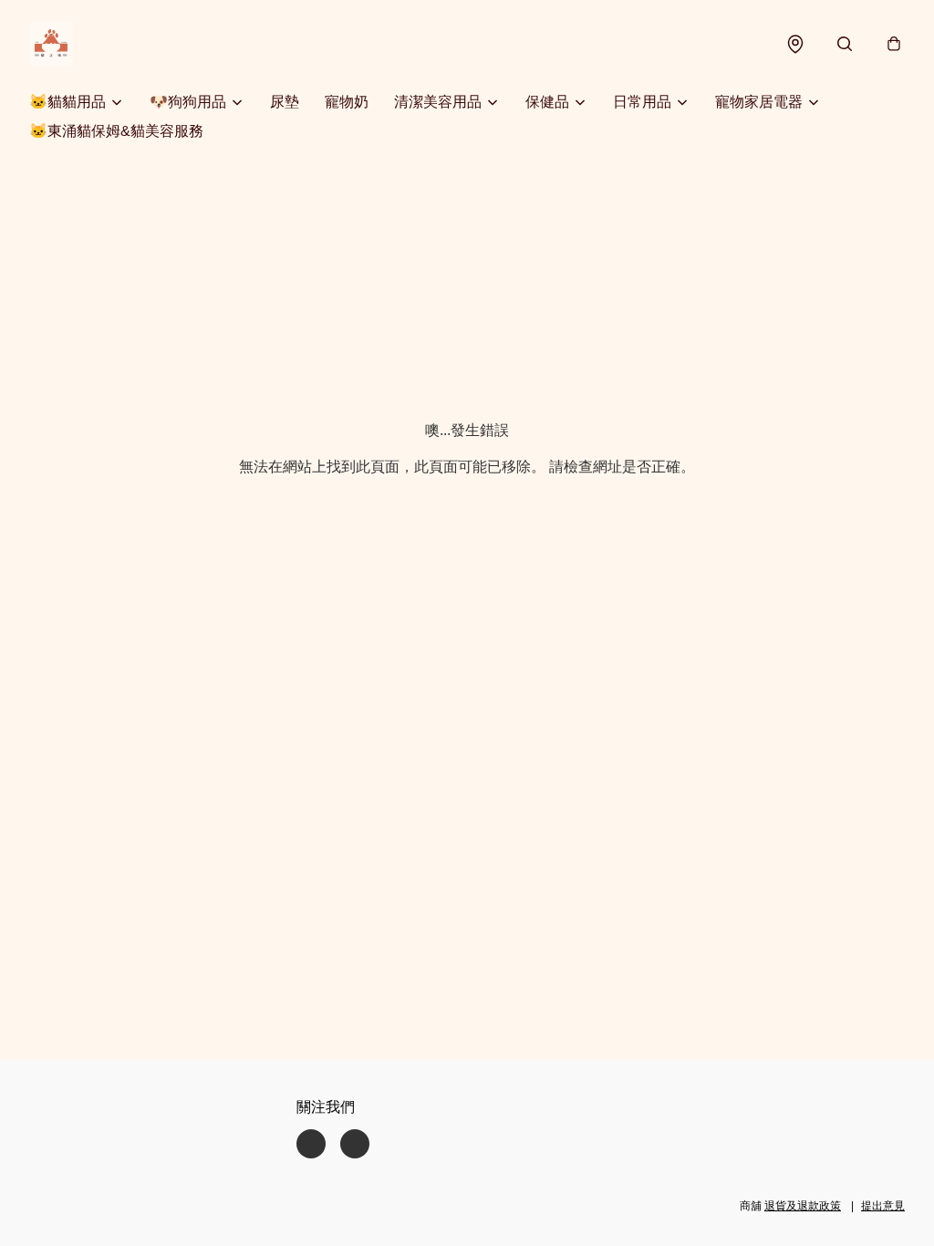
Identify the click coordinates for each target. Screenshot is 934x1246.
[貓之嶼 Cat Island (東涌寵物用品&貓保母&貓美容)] (51, 44)
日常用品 (642, 101)
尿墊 (284, 101)
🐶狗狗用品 (188, 101)
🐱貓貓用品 (67, 101)
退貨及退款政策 (802, 1205)
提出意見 (883, 1205)
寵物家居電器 (759, 101)
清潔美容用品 (438, 101)
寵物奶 (346, 101)
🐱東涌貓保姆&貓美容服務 (116, 131)
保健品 (547, 101)
